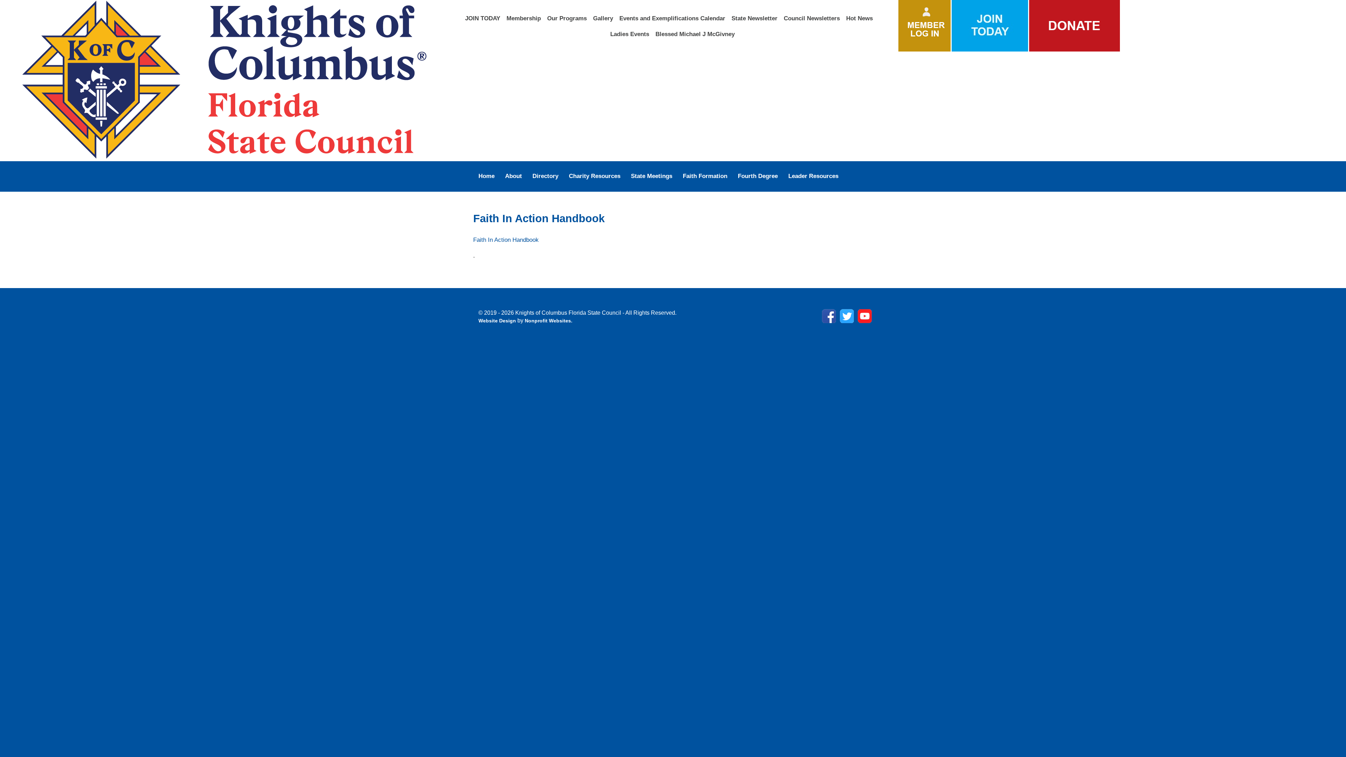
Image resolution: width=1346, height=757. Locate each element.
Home (486, 175)
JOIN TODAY (482, 18)
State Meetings (651, 175)
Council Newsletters (812, 18)
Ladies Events (629, 33)
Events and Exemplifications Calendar (672, 18)
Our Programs (567, 18)
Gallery (603, 18)
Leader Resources (813, 175)
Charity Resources (594, 175)
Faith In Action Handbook (506, 239)
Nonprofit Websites (548, 320)
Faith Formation (705, 175)
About (513, 175)
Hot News (859, 18)
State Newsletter (754, 18)
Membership (524, 18)
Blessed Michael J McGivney (695, 33)
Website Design (497, 320)
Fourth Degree (758, 175)
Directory (545, 175)
